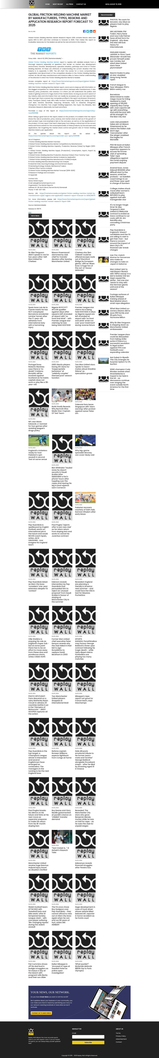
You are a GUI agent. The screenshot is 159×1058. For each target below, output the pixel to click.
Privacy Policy (121, 1036)
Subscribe (88, 1042)
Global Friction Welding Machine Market (43, 62)
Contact (119, 1042)
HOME (47, 4)
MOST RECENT (58, 4)
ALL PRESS (69, 4)
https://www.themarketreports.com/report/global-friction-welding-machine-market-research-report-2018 (62, 82)
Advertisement (121, 1039)
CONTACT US (81, 4)
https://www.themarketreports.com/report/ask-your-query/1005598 (53, 136)
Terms (118, 1033)
